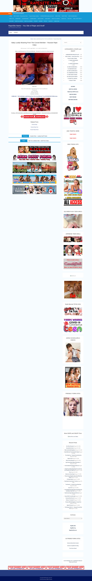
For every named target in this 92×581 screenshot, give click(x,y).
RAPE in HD (11, 18)
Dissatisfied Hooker (18, 14)
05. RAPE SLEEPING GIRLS (72, 70)
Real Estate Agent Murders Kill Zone (72, 492)
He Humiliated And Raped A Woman (72, 465)
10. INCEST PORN (72, 80)
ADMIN (33, 48)
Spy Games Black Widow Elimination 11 (73, 462)
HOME (10, 16)
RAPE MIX (70, 18)
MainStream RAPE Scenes (73, 91)
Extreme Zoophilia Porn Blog (73, 545)
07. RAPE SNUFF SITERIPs (72, 74)
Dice (70, 472)
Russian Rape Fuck (34, 127)
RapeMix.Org (73, 527)
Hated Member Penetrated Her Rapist (71, 451)
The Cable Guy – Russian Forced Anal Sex (73, 455)
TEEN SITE (50, 21)
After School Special (70, 460)
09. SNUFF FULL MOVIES (72, 78)
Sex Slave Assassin (70, 446)
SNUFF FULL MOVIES (56, 18)
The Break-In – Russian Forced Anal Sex (73, 484)
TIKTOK (45, 21)
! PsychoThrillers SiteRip (34, 16)
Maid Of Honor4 (70, 505)
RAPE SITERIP (40, 18)
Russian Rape (34, 124)
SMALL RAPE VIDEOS (77, 18)
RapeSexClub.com (73, 530)
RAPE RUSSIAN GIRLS (72, 16)
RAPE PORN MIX (73, 97)
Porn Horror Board (73, 548)
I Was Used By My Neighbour (70, 450)
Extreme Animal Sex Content (73, 543)
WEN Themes (49, 579)
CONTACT (16, 32)
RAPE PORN (57, 16)
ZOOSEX (35, 21)
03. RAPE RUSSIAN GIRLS (42, 48)
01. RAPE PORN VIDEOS (73, 60)
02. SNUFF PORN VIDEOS (73, 63)
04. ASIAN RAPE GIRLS (72, 68)
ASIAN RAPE (17, 18)
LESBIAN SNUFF (33, 18)
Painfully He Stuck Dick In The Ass (71, 481)
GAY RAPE (11, 21)
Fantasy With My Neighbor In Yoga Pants (73, 501)
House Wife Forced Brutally (70, 496)
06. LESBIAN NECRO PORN (72, 72)
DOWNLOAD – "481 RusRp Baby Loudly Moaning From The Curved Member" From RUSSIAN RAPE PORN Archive (34, 96)
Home (10, 32)
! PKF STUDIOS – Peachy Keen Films (21, 16)
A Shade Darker (70, 479)
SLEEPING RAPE (25, 18)
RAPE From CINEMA (28, 21)
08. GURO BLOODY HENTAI (72, 76)
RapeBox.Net (73, 525)
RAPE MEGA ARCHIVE (73, 99)
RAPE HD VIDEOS (72, 94)
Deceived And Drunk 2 (70, 498)
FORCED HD (63, 18)
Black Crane (70, 458)
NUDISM (40, 21)
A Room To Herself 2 (70, 500)
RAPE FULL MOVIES (19, 21)
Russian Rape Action (34, 129)
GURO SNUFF (47, 18)
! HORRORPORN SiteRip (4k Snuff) (47, 16)
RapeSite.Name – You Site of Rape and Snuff (26, 26)
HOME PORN (56, 21)
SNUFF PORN (64, 16)
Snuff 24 (70, 487)
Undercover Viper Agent (70, 474)
